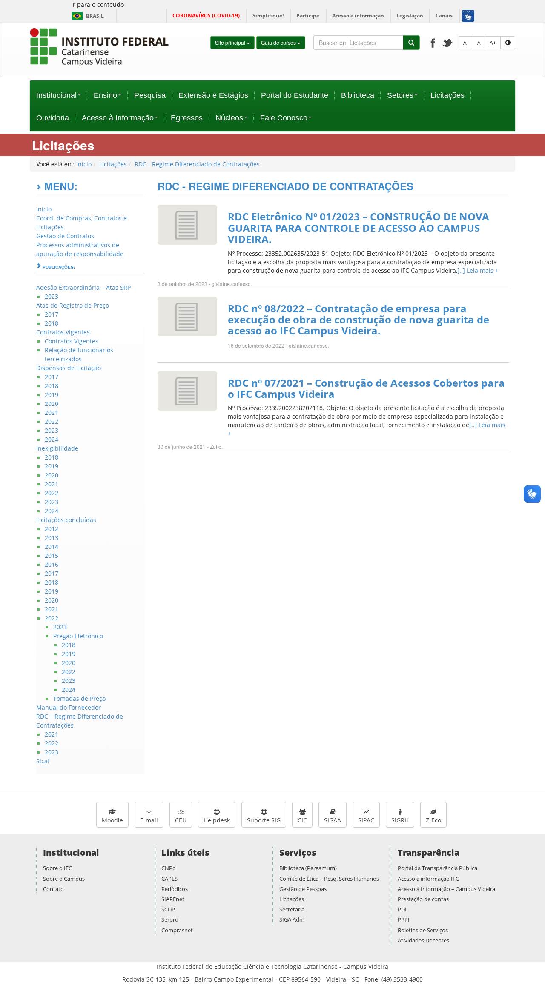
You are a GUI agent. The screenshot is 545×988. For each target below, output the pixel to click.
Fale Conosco (283, 118)
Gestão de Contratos (65, 236)
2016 (51, 564)
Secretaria (291, 909)
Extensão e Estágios (213, 95)
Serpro (169, 919)
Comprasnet (177, 930)
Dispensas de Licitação (68, 368)
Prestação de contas (423, 899)
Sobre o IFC (57, 868)
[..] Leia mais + (478, 270)
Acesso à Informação (118, 118)
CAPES (169, 878)
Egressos (187, 118)
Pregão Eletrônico (78, 636)
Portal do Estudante (294, 95)
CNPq (168, 868)
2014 (51, 547)
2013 (51, 538)
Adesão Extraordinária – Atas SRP (83, 287)
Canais (444, 15)
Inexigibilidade (57, 448)
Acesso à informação (358, 15)
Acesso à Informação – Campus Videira (446, 889)
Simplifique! (268, 15)
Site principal (231, 42)
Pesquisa (150, 95)
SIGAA (332, 820)
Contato (53, 889)
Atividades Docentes (423, 940)
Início (84, 164)
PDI (402, 909)
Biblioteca (357, 95)
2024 (51, 439)
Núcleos (229, 118)
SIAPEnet (172, 899)
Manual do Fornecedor (68, 707)
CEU (180, 820)
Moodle (112, 820)
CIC (302, 820)
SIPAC (366, 820)
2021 (51, 412)
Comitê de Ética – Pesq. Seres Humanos (329, 878)
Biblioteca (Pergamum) (308, 868)
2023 (51, 296)
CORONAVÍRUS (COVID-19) (206, 15)
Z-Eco (433, 820)
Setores (400, 95)
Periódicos (174, 889)
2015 (51, 555)
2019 (51, 395)
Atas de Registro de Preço (72, 305)
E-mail (149, 820)
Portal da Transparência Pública (437, 868)
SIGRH (400, 820)
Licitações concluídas (66, 520)
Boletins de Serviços (423, 930)
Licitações (447, 95)
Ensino (105, 95)
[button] (468, 16)
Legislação (409, 15)
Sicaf (43, 761)
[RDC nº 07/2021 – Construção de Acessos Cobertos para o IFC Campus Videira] (187, 390)
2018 (51, 323)
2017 (51, 314)
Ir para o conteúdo (97, 4)
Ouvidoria (52, 118)
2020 (51, 404)
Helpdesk (217, 820)
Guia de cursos (279, 42)
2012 (51, 529)
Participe (307, 15)
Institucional (56, 95)
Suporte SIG (264, 820)
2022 (51, 421)
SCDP (168, 909)
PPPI (404, 919)
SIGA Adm (291, 919)
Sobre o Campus (64, 878)
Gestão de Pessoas (303, 889)
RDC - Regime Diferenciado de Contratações (197, 164)
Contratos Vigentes (63, 332)
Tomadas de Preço (79, 698)
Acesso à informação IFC (428, 878)
